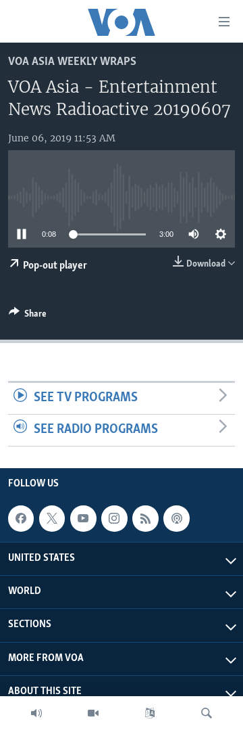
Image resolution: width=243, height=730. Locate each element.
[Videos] (93, 713)
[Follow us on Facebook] (21, 518)
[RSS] (145, 518)
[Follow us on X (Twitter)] (52, 518)
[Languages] (150, 713)
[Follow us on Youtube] (83, 518)
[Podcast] (176, 518)
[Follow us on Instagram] (114, 518)
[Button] (28, 316)
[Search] (206, 713)
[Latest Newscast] (36, 713)
